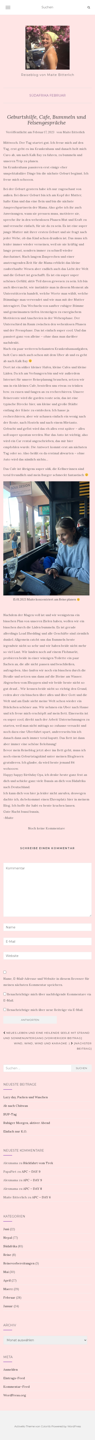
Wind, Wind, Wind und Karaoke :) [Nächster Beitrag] (53, 1046)
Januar (8, 1306)
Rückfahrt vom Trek (38, 1163)
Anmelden (10, 1370)
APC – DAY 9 (31, 1172)
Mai (6, 1272)
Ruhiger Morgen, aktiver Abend (26, 1123)
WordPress (74, 1426)
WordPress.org (14, 1395)
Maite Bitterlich (74, 132)
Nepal (7, 1238)
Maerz (8, 1289)
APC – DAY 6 (41, 1197)
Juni (6, 1229)
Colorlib (46, 1426)
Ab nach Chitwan (15, 1106)
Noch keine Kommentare (46, 828)
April (7, 1280)
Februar (57, 95)
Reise (7, 1255)
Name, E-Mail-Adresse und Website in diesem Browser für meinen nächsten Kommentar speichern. (46, 982)
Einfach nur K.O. (15, 1131)
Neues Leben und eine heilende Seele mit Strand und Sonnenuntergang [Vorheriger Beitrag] (46, 1035)
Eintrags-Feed (14, 1378)
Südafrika (39, 95)
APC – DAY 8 (32, 1189)
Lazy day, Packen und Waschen (25, 1097)
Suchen (81, 1068)
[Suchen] (89, 7)
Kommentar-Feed (16, 1387)
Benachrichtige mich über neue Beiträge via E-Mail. (45, 1010)
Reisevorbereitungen (18, 1263)
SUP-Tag (10, 1114)
